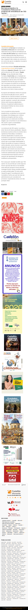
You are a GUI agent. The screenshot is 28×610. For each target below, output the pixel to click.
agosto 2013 (17, 595)
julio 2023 (22, 554)
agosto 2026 (3, 542)
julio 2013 (22, 595)
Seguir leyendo (14, 38)
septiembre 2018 (10, 575)
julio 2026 (9, 542)
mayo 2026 (19, 542)
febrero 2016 (3, 586)
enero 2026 (20, 543)
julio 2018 (22, 575)
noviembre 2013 (22, 594)
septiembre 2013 (10, 595)
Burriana (3, 6)
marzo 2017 (18, 580)
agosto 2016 (17, 583)
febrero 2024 (3, 553)
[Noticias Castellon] (6, 2)
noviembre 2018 (22, 573)
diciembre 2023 (15, 553)
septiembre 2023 (10, 554)
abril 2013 (13, 597)
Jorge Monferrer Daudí (7, 68)
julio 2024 (22, 550)
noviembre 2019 (22, 569)
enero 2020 (9, 569)
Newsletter (8, 6)
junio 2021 (3, 564)
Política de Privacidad (21, 607)
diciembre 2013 (15, 594)
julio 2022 (22, 558)
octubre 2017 (3, 579)
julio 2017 (22, 579)
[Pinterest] (8, 194)
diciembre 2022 (15, 557)
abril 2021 (13, 564)
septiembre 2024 (10, 550)
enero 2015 (9, 590)
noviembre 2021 (22, 561)
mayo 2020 (8, 568)
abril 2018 (13, 576)
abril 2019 (13, 572)
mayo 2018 (8, 576)
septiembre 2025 (4, 546)
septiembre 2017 (10, 579)
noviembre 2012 (22, 598)
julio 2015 (22, 587)
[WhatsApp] (11, 194)
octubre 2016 (3, 583)
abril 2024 (14, 551)
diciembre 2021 (15, 561)
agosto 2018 (17, 575)
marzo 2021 (18, 564)
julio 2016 (22, 583)
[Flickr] (18, 498)
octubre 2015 (3, 587)
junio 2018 (3, 576)
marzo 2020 (19, 568)
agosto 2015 (17, 587)
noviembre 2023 (23, 553)
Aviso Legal (14, 607)
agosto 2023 (17, 554)
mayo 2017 (8, 580)
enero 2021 (9, 565)
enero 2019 (9, 573)
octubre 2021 (3, 562)
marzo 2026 (8, 543)
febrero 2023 (3, 557)
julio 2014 (22, 591)
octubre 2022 (3, 558)
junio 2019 (3, 572)
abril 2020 (14, 568)
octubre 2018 (3, 575)
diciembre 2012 (15, 598)
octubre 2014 (3, 591)
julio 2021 (22, 562)
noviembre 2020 (22, 565)
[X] (5, 194)
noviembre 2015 (22, 586)
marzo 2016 (18, 584)
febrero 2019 (3, 573)
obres (15, 191)
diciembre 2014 (15, 590)
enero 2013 (9, 598)
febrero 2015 (3, 590)
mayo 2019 (8, 572)
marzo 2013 (19, 597)
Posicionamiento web (18, 608)
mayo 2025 (3, 547)
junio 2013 (3, 597)
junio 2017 (3, 580)
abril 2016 (13, 584)
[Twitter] (10, 498)
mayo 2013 (8, 597)
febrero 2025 (19, 547)
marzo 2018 (18, 576)
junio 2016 (3, 584)
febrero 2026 (14, 543)
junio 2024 (3, 551)
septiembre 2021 (10, 562)
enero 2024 (9, 553)
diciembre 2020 (15, 565)
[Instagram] (13, 498)
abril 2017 (13, 580)
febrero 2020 (3, 569)
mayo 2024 (8, 551)
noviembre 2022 (23, 557)
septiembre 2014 (10, 591)
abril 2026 (3, 543)
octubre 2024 (3, 550)
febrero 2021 (3, 565)
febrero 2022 (3, 561)
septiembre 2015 (10, 587)
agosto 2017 (17, 579)
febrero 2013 (3, 598)
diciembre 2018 (15, 573)
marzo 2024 (19, 551)
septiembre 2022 (10, 558)
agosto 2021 (17, 562)
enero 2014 (9, 594)
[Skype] (20, 498)
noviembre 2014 (22, 590)
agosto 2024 (17, 550)
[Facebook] (2, 194)
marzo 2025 (14, 547)
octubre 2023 (3, 554)
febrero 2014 (3, 594)
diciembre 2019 (15, 569)
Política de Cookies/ (10, 608)
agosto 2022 (17, 558)
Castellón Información (7, 46)
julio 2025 (16, 546)
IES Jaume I (11, 191)
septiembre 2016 (10, 583)
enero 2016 (9, 586)
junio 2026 (14, 542)
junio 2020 (3, 568)
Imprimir (4, 197)
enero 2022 (9, 561)
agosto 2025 (11, 546)
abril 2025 (8, 547)
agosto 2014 (17, 591)
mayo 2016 (8, 584)
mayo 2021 (8, 564)
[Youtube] (15, 498)
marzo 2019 (18, 572)
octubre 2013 (3, 595)
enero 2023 (9, 557)
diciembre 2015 (15, 586)
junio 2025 (21, 546)
